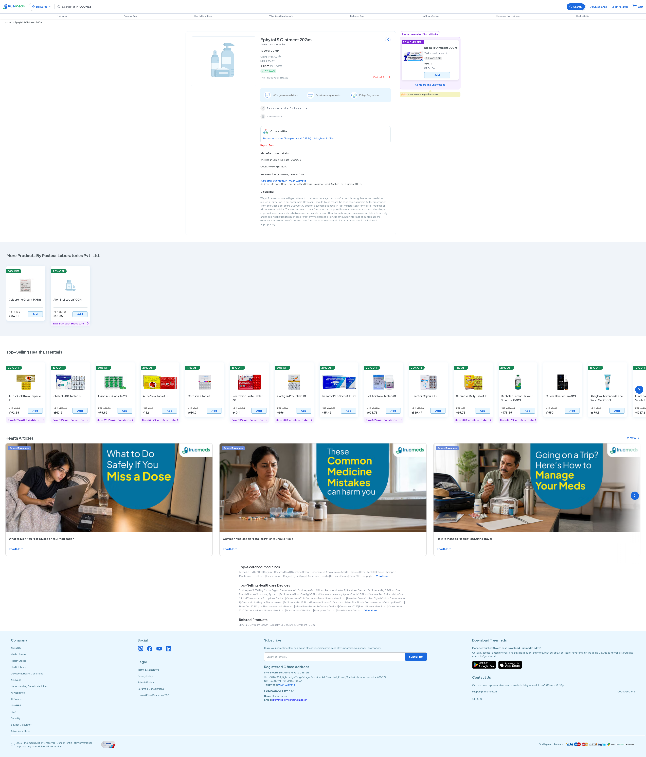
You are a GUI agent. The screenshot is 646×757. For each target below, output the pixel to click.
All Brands (16, 699)
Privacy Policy (145, 675)
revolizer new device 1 (349, 610)
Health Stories (18, 660)
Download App (598, 6)
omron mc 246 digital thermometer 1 (262, 602)
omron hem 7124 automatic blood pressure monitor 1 (316, 598)
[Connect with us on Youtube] (159, 648)
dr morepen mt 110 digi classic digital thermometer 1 (267, 590)
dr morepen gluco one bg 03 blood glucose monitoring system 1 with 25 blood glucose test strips (335, 594)
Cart (640, 6)
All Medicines (18, 692)
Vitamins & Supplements (281, 16)
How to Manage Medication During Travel (464, 538)
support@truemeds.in (273, 180)
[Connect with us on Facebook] (149, 648)
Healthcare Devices (430, 16)
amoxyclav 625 (334, 571)
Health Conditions (203, 16)
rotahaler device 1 (357, 590)
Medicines (62, 16)
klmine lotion (273, 575)
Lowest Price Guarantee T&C (154, 695)
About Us (16, 647)
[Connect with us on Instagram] (140, 648)
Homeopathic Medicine (507, 16)
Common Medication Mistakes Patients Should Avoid (258, 538)
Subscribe (416, 656)
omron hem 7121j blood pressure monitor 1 (363, 606)
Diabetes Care (357, 16)
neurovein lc (322, 575)
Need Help (16, 705)
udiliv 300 (256, 571)
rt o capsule (352, 571)
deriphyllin (367, 575)
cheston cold (282, 571)
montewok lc (246, 575)
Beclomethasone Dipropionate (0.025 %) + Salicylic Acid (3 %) (298, 138)
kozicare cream (339, 575)
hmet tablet (367, 571)
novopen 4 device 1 (325, 610)
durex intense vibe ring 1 (299, 610)
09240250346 (297, 180)
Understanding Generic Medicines (29, 686)
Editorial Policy (146, 682)
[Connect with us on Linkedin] (168, 648)
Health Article (18, 654)
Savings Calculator (21, 724)
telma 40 (244, 571)
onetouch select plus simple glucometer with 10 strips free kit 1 (368, 602)
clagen (287, 575)
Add (35, 314)
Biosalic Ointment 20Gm (440, 47)
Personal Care (130, 16)
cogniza (268, 571)
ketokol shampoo (385, 571)
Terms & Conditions (148, 669)
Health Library (18, 667)
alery (310, 575)
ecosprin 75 (317, 571)
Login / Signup (620, 6)
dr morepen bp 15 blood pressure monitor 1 (307, 602)
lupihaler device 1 (275, 598)
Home (8, 22)
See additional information (47, 746)
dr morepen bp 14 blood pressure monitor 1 (321, 590)
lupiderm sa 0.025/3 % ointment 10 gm (292, 624)
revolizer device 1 (356, 598)
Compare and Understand (430, 84)
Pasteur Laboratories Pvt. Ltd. (275, 44)
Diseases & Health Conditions (27, 673)
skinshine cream (300, 571)
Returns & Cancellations (151, 688)
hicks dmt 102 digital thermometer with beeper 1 (266, 606)
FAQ (13, 711)
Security (15, 718)
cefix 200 (354, 575)
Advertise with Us (20, 730)
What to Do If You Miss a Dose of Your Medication (41, 538)
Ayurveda (16, 679)
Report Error (267, 145)
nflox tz (260, 575)
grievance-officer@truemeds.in (289, 699)
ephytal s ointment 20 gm (253, 624)
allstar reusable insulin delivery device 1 (316, 606)
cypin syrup (299, 575)
